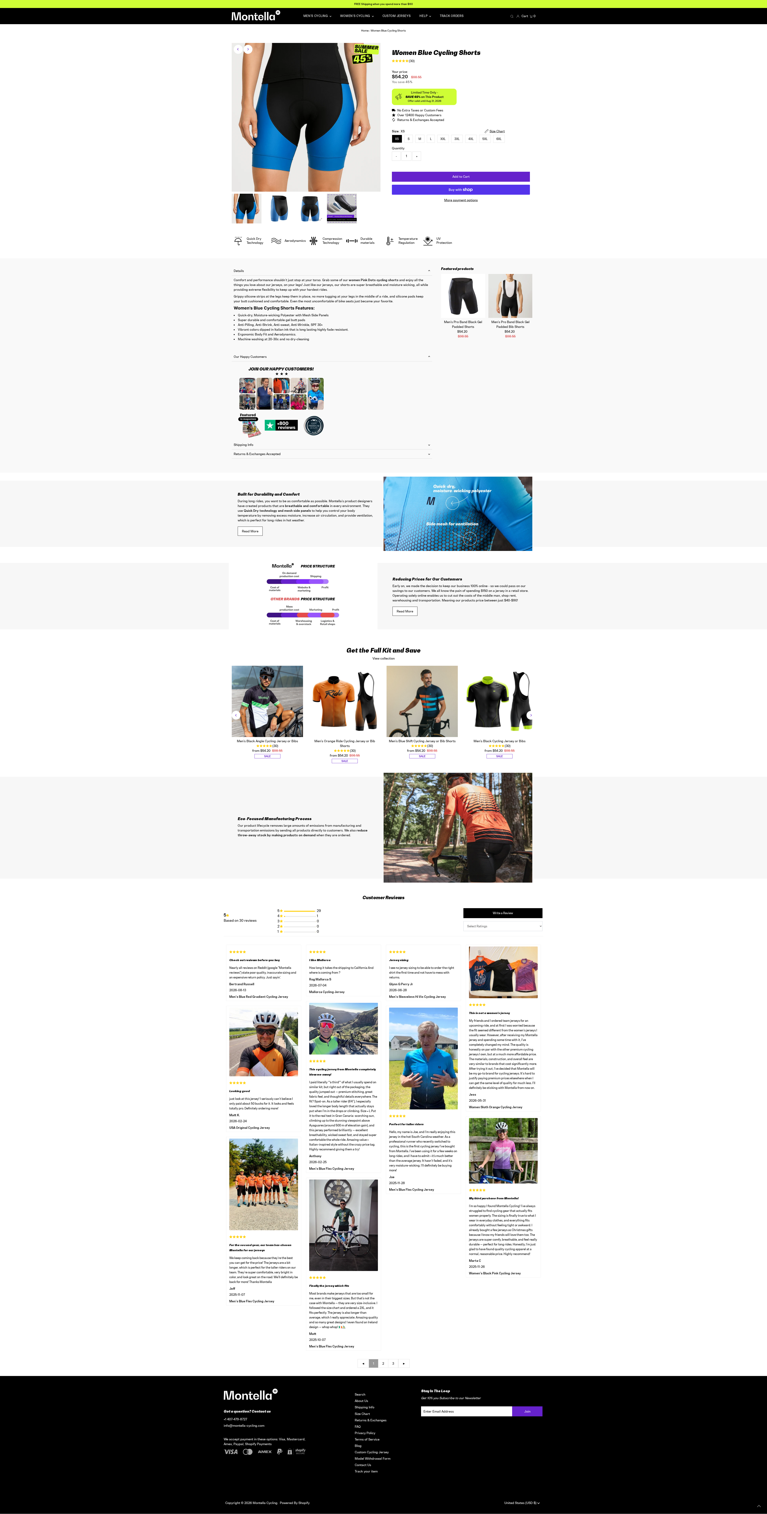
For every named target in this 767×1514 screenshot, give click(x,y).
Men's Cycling (316, 16)
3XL (457, 139)
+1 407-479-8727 (235, 1419)
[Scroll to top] (759, 1506)
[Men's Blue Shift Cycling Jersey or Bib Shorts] (422, 701)
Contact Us (363, 1465)
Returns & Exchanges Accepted (257, 454)
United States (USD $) (520, 1503)
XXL (443, 139)
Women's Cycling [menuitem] (355, 16)
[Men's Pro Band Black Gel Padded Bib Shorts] (510, 296)
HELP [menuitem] (423, 16)
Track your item (366, 1471)
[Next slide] (531, 715)
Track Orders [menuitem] (452, 16)
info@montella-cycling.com (244, 1426)
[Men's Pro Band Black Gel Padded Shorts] (463, 296)
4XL (471, 139)
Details (239, 271)
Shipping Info (243, 445)
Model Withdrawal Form (372, 1458)
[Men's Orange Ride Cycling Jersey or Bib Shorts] (345, 701)
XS (397, 139)
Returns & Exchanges (370, 1420)
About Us (361, 1401)
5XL (485, 139)
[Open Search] (512, 16)
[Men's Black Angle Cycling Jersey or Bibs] (267, 701)
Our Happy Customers (250, 357)
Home (365, 30)
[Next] (247, 49)
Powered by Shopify (295, 1503)
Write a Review (503, 913)
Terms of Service (367, 1439)
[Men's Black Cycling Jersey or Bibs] (499, 701)
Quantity (398, 148)
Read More (250, 531)
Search (360, 1394)
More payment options (461, 200)
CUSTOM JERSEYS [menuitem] (397, 16)
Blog (358, 1446)
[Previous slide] (236, 715)
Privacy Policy (365, 1433)
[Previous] (238, 49)
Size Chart (362, 1414)
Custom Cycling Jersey (372, 1452)
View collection (384, 658)
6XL (499, 139)
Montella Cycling (265, 1503)
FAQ (358, 1427)
